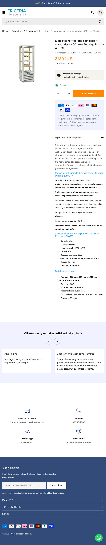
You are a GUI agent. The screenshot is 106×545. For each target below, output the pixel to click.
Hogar (5, 31)
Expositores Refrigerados (24, 31)
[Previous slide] (49, 341)
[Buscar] (100, 21)
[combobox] (53, 21)
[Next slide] (57, 341)
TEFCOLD (71, 52)
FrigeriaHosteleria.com (20, 533)
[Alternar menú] (4, 12)
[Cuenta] (92, 12)
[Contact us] (99, 538)
